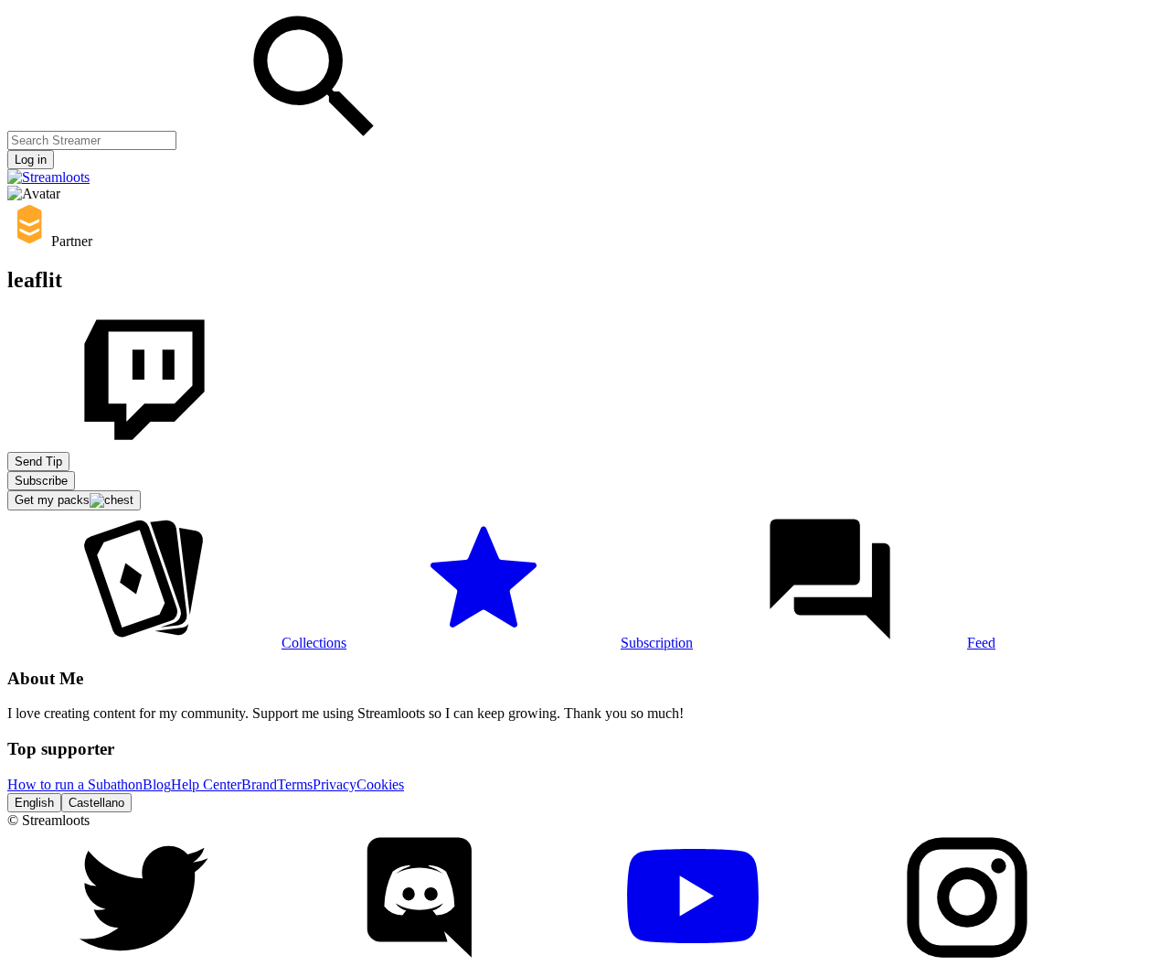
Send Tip (38, 461)
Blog (157, 784)
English (34, 803)
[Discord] (419, 961)
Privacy (334, 784)
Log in (31, 159)
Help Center (206, 784)
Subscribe (41, 481)
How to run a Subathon (75, 784)
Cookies (380, 784)
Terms (295, 784)
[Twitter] (144, 961)
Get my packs (52, 500)
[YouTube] (693, 961)
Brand (259, 784)
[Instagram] (967, 961)
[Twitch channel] (144, 443)
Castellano (96, 803)
